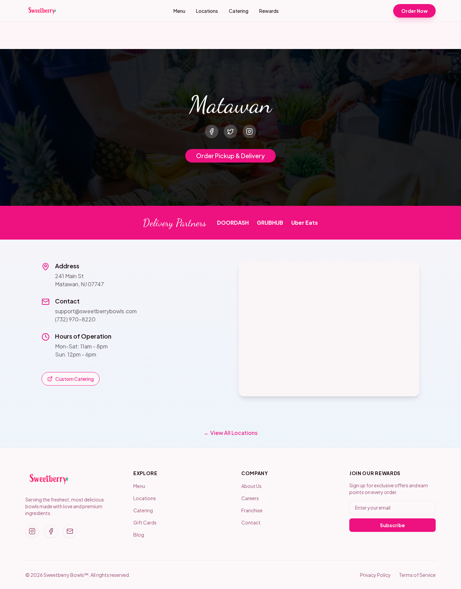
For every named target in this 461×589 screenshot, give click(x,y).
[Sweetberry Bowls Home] (42, 11)
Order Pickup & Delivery (230, 155)
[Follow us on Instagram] (32, 531)
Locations (207, 11)
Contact (251, 522)
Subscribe (392, 525)
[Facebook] (211, 131)
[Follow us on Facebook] (51, 531)
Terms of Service (417, 575)
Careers (250, 498)
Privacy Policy (375, 575)
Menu (179, 11)
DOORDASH (233, 222)
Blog (138, 535)
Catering (238, 11)
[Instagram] (249, 131)
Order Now (414, 11)
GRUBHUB (270, 222)
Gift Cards (145, 522)
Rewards (269, 11)
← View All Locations (230, 432)
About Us (251, 486)
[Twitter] (230, 131)
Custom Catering (74, 379)
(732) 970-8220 (75, 319)
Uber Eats (304, 222)
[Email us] (70, 531)
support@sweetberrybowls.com (96, 311)
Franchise (252, 510)
